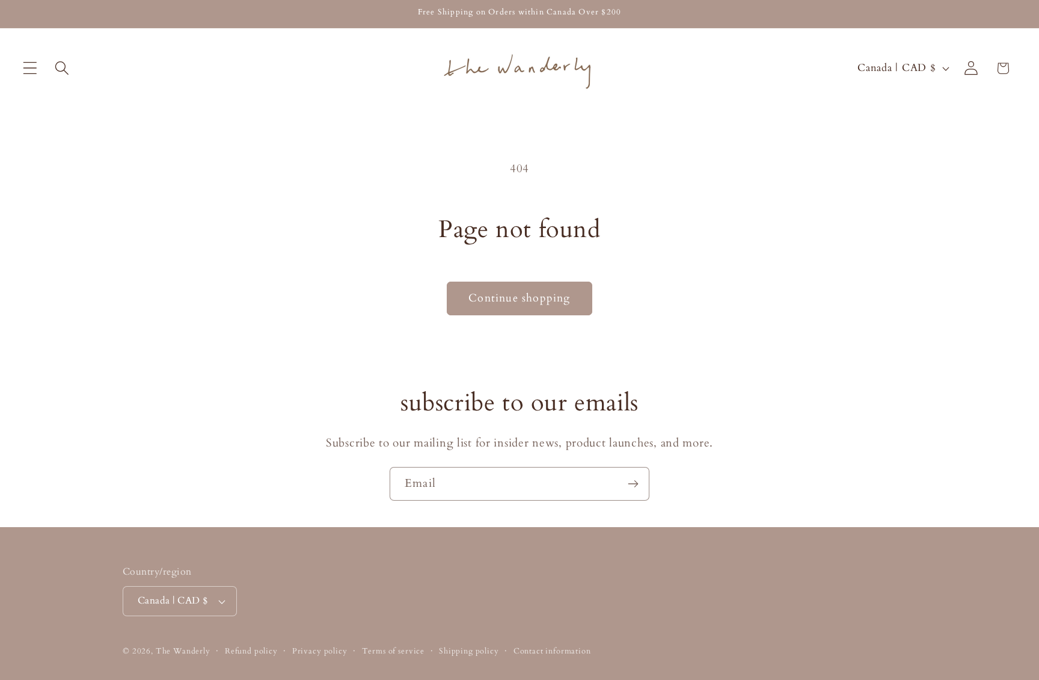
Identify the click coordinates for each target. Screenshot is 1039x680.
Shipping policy (469, 651)
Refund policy (251, 651)
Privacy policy (320, 651)
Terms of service (393, 651)
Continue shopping (519, 298)
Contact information (552, 651)
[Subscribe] (633, 484)
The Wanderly (183, 651)
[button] (30, 68)
